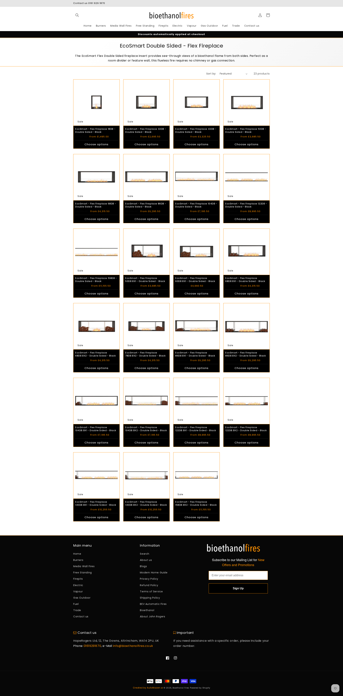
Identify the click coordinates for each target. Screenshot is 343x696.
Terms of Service (151, 591)
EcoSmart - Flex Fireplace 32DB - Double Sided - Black (145, 131)
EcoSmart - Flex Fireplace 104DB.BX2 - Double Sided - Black (146, 429)
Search (144, 554)
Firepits (78, 579)
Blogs (143, 566)
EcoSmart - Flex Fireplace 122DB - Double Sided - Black (246, 205)
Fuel (76, 604)
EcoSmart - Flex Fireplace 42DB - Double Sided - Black (195, 131)
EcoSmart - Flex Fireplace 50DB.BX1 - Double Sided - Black (145, 280)
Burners (78, 560)
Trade (77, 610)
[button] (77, 15)
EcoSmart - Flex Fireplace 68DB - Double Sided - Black (95, 205)
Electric (78, 585)
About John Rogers (152, 616)
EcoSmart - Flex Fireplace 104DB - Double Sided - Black (196, 205)
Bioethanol (147, 610)
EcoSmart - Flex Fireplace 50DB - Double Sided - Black (245, 131)
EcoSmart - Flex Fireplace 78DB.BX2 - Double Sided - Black (145, 354)
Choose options (96, 144)
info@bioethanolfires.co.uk (133, 646)
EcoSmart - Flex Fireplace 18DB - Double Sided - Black (95, 131)
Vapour (78, 591)
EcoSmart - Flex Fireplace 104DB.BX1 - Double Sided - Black (95, 429)
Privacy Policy (149, 579)
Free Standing (82, 572)
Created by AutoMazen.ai (148, 687)
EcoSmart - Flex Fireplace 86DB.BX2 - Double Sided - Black (245, 354)
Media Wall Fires (84, 566)
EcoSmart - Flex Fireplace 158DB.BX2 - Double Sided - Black (196, 504)
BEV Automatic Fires (153, 604)
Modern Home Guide (153, 572)
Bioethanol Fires (181, 688)
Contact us (80, 616)
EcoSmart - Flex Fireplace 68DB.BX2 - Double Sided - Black (95, 354)
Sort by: (211, 73)
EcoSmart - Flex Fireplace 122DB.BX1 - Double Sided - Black (195, 429)
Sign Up (238, 588)
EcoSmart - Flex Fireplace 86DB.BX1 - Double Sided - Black (195, 354)
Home (77, 554)
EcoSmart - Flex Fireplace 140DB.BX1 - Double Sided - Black (95, 504)
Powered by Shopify (200, 688)
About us (146, 560)
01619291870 (92, 646)
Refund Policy (149, 585)
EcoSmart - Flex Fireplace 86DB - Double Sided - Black (145, 205)
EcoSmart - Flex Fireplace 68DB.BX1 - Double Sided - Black (245, 280)
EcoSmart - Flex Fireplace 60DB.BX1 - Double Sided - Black (195, 280)
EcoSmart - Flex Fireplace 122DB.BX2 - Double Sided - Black (246, 429)
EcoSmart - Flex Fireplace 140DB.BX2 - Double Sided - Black (146, 504)
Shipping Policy (150, 598)
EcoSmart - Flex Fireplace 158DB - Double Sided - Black (96, 280)
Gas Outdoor (82, 598)
